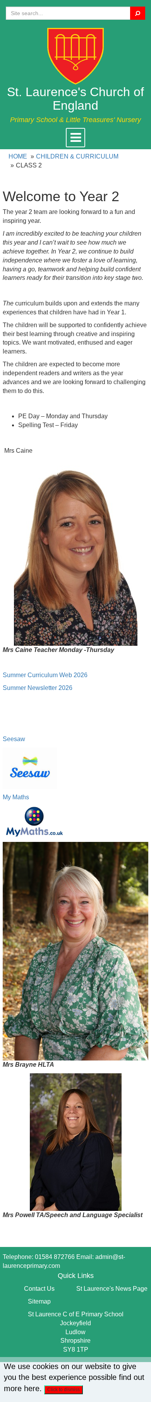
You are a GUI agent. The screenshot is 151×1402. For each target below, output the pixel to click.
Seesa (12, 739)
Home (18, 156)
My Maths (16, 797)
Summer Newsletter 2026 (37, 688)
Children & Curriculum (77, 156)
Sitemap (39, 1301)
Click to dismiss (63, 1389)
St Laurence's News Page (112, 1288)
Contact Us (39, 1288)
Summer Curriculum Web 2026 (45, 675)
